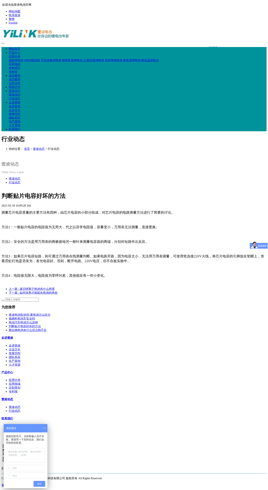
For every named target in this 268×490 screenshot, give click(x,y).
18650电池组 (32, 60)
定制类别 (14, 67)
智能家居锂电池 (72, 60)
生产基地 (14, 121)
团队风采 (14, 117)
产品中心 (14, 52)
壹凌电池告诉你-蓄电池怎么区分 (30, 314)
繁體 (12, 19)
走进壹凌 (14, 102)
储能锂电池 (16, 60)
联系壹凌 (14, 15)
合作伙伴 (14, 83)
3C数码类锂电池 (93, 60)
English (13, 22)
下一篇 (33, 292)
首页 (27, 148)
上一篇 (32, 288)
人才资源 (14, 125)
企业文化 (14, 110)
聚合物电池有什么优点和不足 (28, 330)
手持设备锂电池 (51, 60)
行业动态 (14, 98)
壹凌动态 (14, 90)
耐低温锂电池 (150, 60)
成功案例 (14, 75)
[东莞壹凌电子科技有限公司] (134, 34)
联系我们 (14, 129)
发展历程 (14, 113)
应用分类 (14, 56)
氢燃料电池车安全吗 (22, 318)
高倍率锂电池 (113, 60)
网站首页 (14, 48)
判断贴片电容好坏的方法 (25, 326)
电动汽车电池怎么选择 (23, 322)
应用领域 (14, 64)
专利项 (13, 71)
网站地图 (14, 11)
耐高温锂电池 (132, 60)
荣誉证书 (14, 87)
